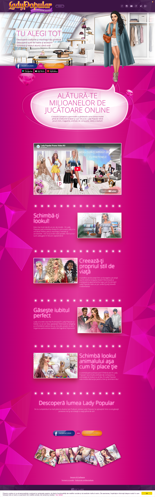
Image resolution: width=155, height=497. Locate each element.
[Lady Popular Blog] (145, 6)
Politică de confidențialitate (84, 480)
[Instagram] (126, 6)
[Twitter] (141, 6)
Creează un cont (54, 66)
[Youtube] (131, 6)
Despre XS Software (77, 477)
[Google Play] (27, 71)
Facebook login (27, 66)
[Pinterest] (136, 6)
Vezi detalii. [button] (59, 495)
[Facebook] (122, 6)
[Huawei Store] (52, 71)
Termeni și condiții (68, 480)
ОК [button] (147, 493)
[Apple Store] (39, 71)
